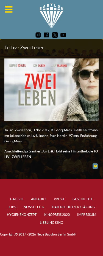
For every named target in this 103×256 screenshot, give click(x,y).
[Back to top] (95, 166)
